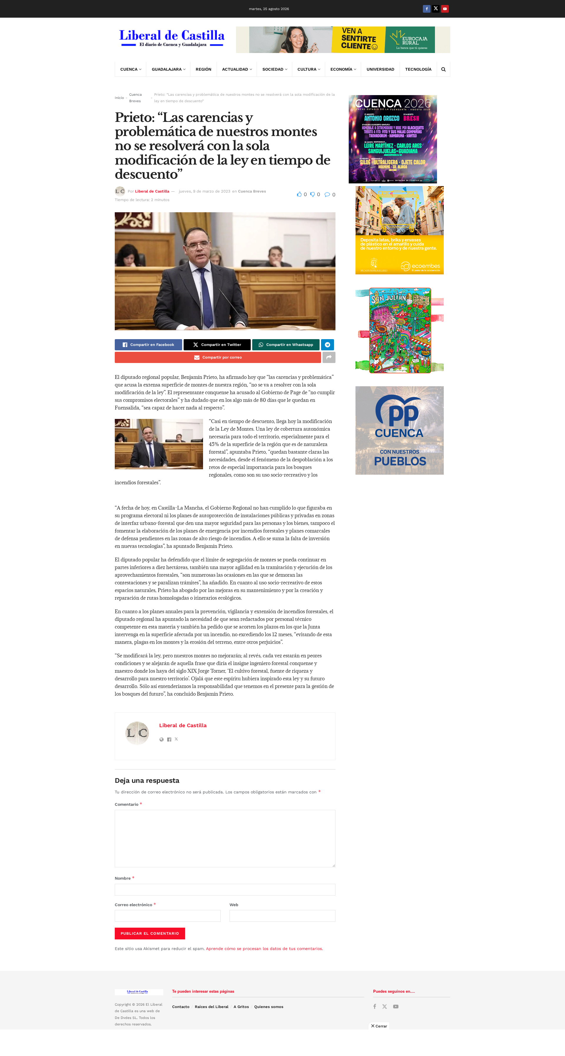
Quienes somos (268, 1006)
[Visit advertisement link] (343, 39)
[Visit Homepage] (171, 39)
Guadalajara (167, 69)
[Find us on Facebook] (427, 9)
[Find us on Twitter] (436, 9)
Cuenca (128, 69)
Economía (341, 69)
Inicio (119, 98)
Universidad (380, 69)
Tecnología (418, 69)
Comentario (128, 804)
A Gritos (241, 1006)
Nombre (125, 878)
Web (234, 904)
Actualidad (235, 69)
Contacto (181, 1006)
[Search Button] (443, 69)
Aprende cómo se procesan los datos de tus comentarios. (264, 948)
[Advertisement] (282, 1043)
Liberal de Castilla (152, 191)
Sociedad (272, 69)
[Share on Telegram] (327, 344)
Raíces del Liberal (211, 1006)
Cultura (307, 69)
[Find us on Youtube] (445, 9)
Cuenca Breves (135, 97)
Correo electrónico (135, 904)
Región (203, 69)
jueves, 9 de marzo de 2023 (204, 191)
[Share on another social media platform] (329, 357)
